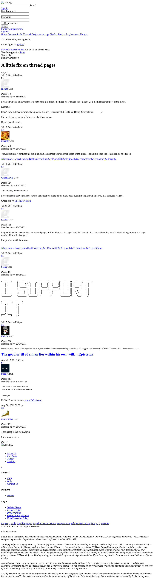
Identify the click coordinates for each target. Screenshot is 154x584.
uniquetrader (7, 419)
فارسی (12, 523)
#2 (2, 130)
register (20, 44)
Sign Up (5, 31)
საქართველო (24, 523)
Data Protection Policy (18, 518)
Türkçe (86, 523)
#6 (2, 325)
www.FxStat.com (33, 400)
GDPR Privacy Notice (18, 515)
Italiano (79, 523)
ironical (4, 336)
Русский (105, 523)
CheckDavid (7, 177)
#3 (2, 166)
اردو (98, 523)
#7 (2, 363)
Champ (4, 219)
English (4, 523)
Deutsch (52, 523)
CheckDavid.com (23, 201)
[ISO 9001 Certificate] (1, 466)
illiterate (5, 141)
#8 (2, 408)
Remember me (11, 23)
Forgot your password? (12, 29)
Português (70, 523)
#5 (2, 256)
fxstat (3, 373)
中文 (93, 523)
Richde (4, 89)
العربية (36, 523)
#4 (2, 208)
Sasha (4, 267)
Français (61, 523)
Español (44, 523)
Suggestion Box (17, 49)
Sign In (4, 8)
